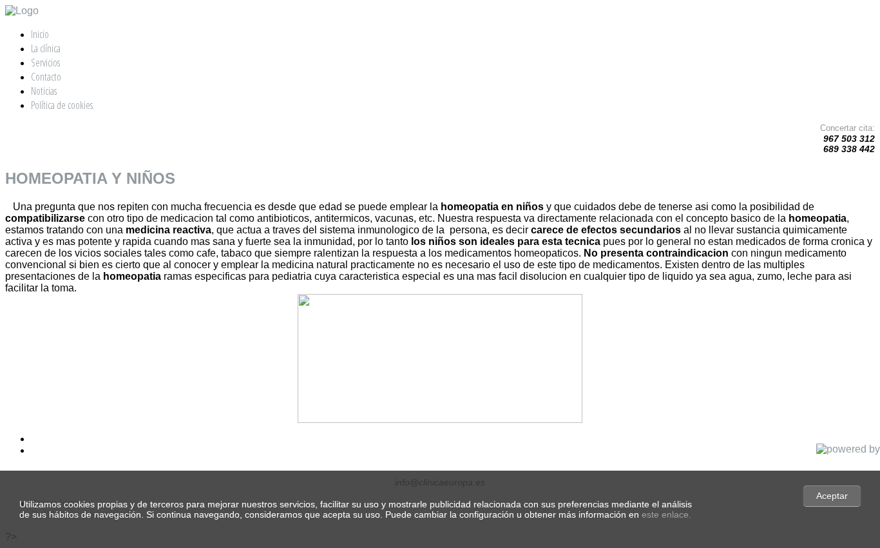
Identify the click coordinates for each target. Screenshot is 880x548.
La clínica (46, 48)
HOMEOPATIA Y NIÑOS (90, 178)
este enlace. (666, 514)
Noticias (44, 91)
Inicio (40, 34)
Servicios (45, 62)
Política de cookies (62, 105)
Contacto (46, 77)
